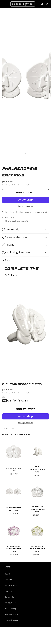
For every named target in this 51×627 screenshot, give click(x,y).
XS (4, 400)
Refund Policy (10, 608)
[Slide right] (31, 153)
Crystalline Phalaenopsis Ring (37, 509)
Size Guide (9, 579)
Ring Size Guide (11, 585)
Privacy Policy (10, 603)
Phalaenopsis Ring (13, 469)
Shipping (13, 185)
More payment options (25, 206)
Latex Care (9, 591)
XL (24, 400)
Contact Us (9, 597)
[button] (3, 4)
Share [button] (7, 260)
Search (7, 574)
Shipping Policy (11, 614)
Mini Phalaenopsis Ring (37, 469)
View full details (9, 428)
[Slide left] (20, 153)
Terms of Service (11, 620)
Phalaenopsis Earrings (13, 509)
